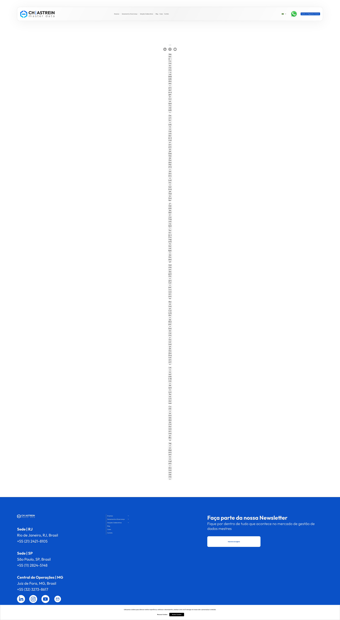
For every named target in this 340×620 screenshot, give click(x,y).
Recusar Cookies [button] (162, 614)
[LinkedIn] (165, 49)
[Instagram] (170, 49)
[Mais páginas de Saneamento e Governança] (138, 13)
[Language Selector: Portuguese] (283, 14)
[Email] (58, 599)
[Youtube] (175, 49)
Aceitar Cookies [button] (176, 614)
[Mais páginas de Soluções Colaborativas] (153, 13)
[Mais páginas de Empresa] (120, 13)
